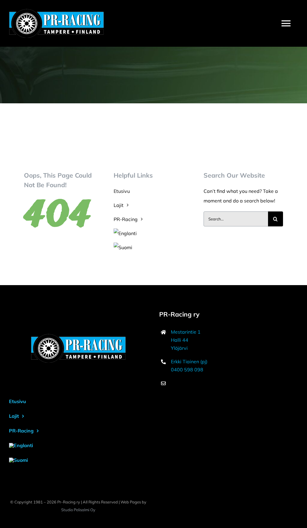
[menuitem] (153, 233)
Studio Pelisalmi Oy (78, 509)
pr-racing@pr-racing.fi (196, 383)
